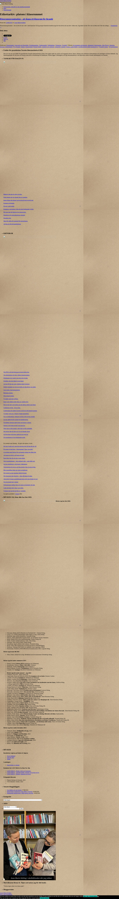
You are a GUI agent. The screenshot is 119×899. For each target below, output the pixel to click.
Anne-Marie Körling (5, 0)
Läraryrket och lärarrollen (21, 45)
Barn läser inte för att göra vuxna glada (14, 458)
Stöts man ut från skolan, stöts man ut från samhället (17, 428)
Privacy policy (93, 896)
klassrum (112, 45)
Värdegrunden (43, 45)
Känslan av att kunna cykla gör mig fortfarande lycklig (18, 209)
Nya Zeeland (16, 47)
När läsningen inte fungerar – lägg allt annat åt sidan (17, 476)
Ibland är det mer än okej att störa (12, 194)
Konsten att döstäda (8, 203)
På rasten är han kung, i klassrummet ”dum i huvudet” (18, 449)
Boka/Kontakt (7, 10)
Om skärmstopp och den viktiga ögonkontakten (16, 375)
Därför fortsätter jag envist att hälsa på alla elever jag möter (19, 387)
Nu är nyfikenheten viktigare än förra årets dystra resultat (19, 416)
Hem (4, 8)
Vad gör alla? (10, 757)
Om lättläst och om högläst (14, 790)
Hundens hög (7, 218)
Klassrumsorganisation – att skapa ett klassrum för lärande (26, 19)
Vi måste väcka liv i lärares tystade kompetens (16, 413)
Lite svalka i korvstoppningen (11, 390)
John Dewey (105, 45)
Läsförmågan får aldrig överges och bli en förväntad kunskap (20, 410)
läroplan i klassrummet (6, 47)
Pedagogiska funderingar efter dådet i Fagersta (19, 791)
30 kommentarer (113, 47)
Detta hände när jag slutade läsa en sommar (15, 197)
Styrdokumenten (33, 45)
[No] (98, 896)
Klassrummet (10, 45)
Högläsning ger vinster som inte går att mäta (15, 378)
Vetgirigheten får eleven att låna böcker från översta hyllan (19, 467)
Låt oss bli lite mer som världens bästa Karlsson (16, 384)
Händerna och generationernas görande (14, 215)
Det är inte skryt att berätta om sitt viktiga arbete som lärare (19, 405)
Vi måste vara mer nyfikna (10, 399)
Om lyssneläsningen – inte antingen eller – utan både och (19, 461)
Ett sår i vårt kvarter (8, 206)
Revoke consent (44, 898)
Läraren (17, 494)
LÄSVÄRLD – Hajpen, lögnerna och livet (19, 774)
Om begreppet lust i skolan (10, 482)
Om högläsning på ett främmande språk (14, 437)
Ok (84, 896)
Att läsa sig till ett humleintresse (12, 224)
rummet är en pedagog (48, 47)
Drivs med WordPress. (6, 894)
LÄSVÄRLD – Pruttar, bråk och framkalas (19, 771)
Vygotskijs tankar (103, 47)
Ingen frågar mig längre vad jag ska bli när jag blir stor (18, 200)
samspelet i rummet (60, 47)
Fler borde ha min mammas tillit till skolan (15, 473)
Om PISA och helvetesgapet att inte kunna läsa (16, 372)
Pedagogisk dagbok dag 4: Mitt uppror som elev (20, 793)
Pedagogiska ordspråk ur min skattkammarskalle (16, 7)
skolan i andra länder (72, 47)
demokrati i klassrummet (94, 45)
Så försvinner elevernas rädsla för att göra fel (15, 434)
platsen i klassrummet (27, 47)
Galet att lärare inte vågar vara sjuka (13, 488)
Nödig (8, 759)
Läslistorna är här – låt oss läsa (12, 408)
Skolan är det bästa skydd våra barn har (14, 425)
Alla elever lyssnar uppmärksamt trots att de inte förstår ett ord (20, 479)
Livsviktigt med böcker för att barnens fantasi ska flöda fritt (19, 452)
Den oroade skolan (8, 396)
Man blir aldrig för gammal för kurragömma (15, 221)
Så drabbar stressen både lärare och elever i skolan (17, 422)
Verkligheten (51, 45)
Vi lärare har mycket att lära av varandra (14, 491)
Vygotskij (64, 45)
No (87, 896)
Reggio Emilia (37, 47)
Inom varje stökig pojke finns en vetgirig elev (16, 402)
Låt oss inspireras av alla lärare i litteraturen (15, 464)
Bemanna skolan (8, 393)
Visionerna (58, 45)
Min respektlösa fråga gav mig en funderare (15, 470)
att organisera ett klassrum (80, 45)
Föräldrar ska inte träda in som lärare (13, 381)
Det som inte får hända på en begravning (14, 212)
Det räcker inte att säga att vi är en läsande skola (16, 431)
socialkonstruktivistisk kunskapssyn (88, 47)
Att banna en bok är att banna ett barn (13, 455)
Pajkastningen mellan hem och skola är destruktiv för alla (19, 485)
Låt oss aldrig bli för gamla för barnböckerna (15, 419)
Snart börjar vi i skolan (13, 765)
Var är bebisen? (11, 756)
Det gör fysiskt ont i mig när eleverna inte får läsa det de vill (20, 446)
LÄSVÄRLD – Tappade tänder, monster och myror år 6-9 (23, 772)
